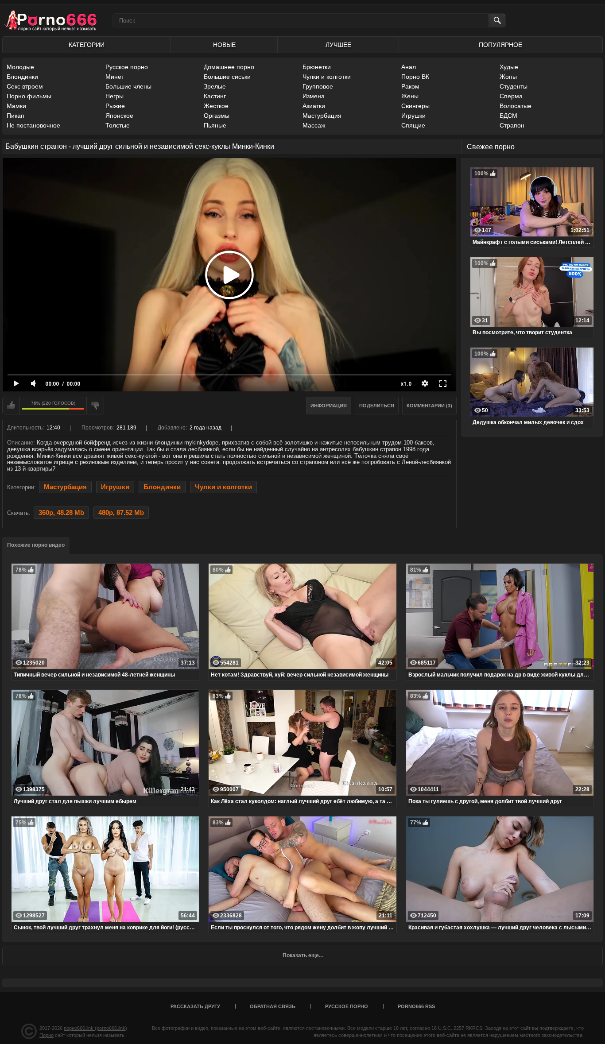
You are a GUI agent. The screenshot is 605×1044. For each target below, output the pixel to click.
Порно (46, 1035)
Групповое (317, 86)
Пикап (15, 115)
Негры (114, 96)
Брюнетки (316, 66)
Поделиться (376, 405)
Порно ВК (415, 76)
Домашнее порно (229, 66)
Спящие (413, 125)
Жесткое (216, 105)
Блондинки (22, 76)
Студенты (513, 86)
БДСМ (508, 115)
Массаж (313, 125)
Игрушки (413, 115)
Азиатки (313, 105)
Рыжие (115, 105)
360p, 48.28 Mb (61, 512)
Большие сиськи (227, 76)
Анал (408, 66)
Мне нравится (11, 405)
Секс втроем (25, 86)
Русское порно (126, 66)
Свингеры (415, 105)
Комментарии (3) (429, 405)
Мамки (16, 105)
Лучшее (338, 44)
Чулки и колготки (326, 76)
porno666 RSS (416, 1006)
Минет (114, 76)
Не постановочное (33, 125)
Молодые (20, 66)
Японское (119, 115)
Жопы (508, 76)
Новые (224, 44)
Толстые (117, 125)
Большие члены (128, 86)
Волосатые (515, 105)
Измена (313, 96)
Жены (410, 96)
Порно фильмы (29, 96)
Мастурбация (321, 115)
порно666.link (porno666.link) (95, 1028)
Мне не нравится (95, 405)
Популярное (500, 44)
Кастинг (215, 96)
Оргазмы (216, 115)
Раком (410, 86)
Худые (509, 66)
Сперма (511, 96)
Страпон (512, 125)
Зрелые (215, 86)
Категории (87, 44)
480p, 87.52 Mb (121, 512)
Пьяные (215, 125)
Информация (328, 405)
